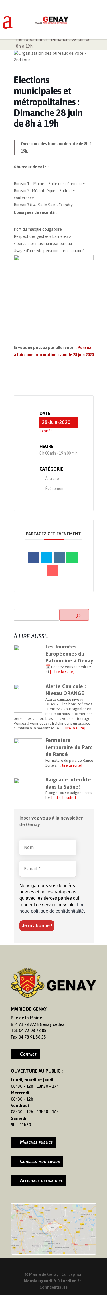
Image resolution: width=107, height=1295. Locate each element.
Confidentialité (53, 1287)
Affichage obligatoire (41, 1180)
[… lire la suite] (62, 671)
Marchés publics (36, 1141)
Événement (55, 488)
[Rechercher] (74, 615)
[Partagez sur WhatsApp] (72, 557)
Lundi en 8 (70, 1281)
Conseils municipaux (40, 1161)
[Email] (52, 570)
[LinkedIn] (59, 557)
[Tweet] (46, 557)
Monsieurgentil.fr (40, 1281)
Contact (28, 1054)
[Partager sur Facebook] (33, 557)
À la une (52, 478)
